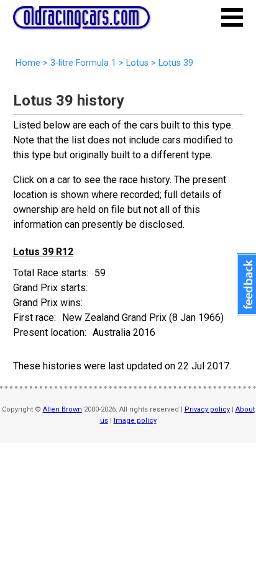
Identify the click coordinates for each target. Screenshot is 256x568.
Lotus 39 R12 (43, 252)
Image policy (135, 421)
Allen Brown (62, 409)
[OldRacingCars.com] (81, 22)
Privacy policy (207, 409)
